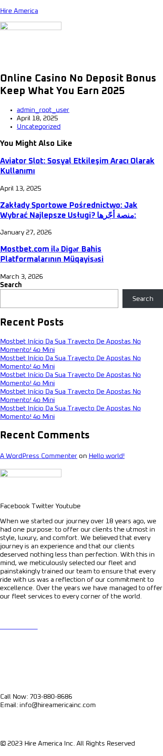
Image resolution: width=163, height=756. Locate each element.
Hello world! (107, 456)
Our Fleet (14, 634)
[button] (81, 59)
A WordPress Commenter (38, 456)
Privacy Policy (20, 720)
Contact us (16, 673)
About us (13, 658)
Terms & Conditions (29, 728)
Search (11, 285)
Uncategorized (39, 126)
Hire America (19, 11)
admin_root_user (43, 110)
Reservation (18, 650)
